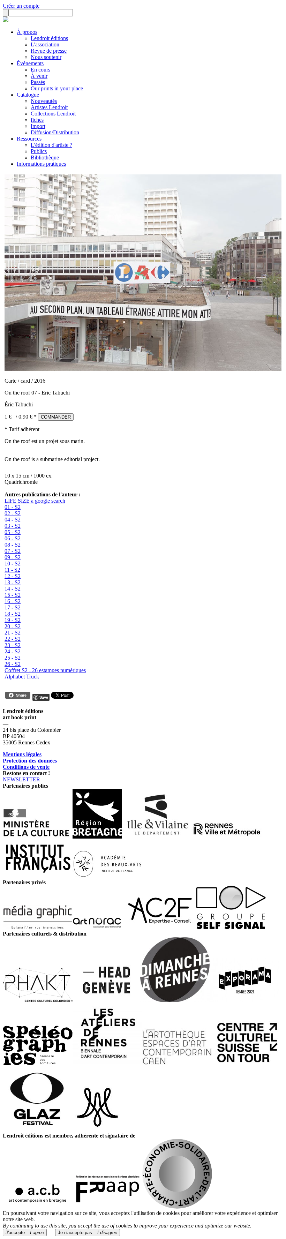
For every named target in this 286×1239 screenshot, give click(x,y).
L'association (45, 44)
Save (43, 697)
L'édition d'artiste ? (51, 145)
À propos (27, 32)
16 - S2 (13, 601)
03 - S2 (13, 526)
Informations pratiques (41, 164)
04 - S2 (13, 520)
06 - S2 (13, 538)
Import (38, 126)
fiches (37, 120)
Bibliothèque (45, 157)
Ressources (29, 139)
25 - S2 (13, 658)
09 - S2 (13, 557)
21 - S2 (13, 633)
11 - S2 (12, 570)
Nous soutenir (46, 57)
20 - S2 (13, 626)
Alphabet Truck (22, 676)
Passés (38, 82)
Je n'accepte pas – (87, 1232)
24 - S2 (13, 651)
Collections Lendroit (53, 114)
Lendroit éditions (49, 38)
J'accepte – (25, 1232)
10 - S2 (13, 563)
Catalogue (28, 95)
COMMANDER (56, 417)
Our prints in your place (57, 88)
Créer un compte (21, 6)
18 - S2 (13, 614)
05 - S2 (13, 532)
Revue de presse (49, 51)
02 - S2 (13, 513)
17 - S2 (13, 607)
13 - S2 (13, 582)
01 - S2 (13, 507)
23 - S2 (13, 645)
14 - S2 (13, 589)
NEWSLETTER (21, 779)
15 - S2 (13, 595)
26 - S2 (13, 664)
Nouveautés (44, 101)
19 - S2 (13, 620)
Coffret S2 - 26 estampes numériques (45, 670)
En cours (40, 70)
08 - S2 (13, 545)
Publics (39, 151)
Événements (30, 63)
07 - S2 (13, 551)
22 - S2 (13, 639)
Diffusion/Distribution (55, 132)
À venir (39, 76)
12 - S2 (13, 576)
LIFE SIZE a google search (35, 501)
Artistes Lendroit (49, 107)
